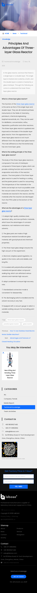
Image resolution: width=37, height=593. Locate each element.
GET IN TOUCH (19, 577)
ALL (5, 395)
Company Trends (10, 399)
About (3, 528)
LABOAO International (11, 563)
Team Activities (10, 411)
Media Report (9, 403)
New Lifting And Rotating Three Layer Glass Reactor (10, 374)
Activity (3, 538)
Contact (4, 535)
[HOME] (9, 4)
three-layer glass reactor (25, 104)
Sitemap (15, 516)
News (14, 33)
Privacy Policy (5, 516)
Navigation (20, 535)
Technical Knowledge (12, 62)
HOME (7, 33)
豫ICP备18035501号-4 (8, 519)
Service (19, 532)
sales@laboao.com (12, 431)
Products (20, 528)
